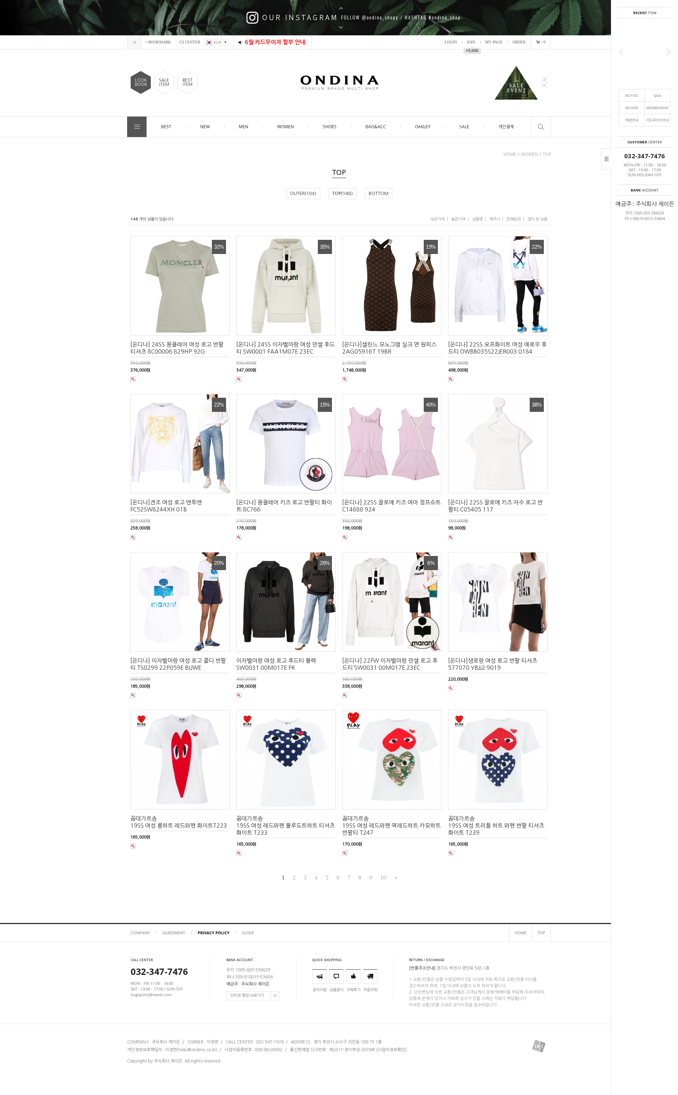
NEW (205, 127)
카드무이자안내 (657, 120)
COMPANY (140, 932)
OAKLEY (422, 127)
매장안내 (631, 120)
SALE (464, 127)
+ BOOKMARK (158, 42)
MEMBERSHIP (657, 107)
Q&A (657, 95)
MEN (243, 127)
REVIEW (631, 107)
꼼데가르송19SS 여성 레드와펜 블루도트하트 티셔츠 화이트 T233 (285, 825)
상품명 (477, 219)
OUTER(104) (303, 193)
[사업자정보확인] (391, 1050)
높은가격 (458, 219)
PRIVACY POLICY (214, 932)
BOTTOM (378, 193)
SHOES (330, 127)
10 (383, 878)
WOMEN (285, 127)
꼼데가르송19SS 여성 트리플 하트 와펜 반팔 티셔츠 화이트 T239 (496, 825)
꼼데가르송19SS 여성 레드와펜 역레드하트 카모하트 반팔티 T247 (391, 825)
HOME (510, 154)
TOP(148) (342, 193)
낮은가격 (437, 219)
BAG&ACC (375, 127)
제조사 (494, 219)
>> (395, 878)
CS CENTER (189, 42)
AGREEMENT (173, 932)
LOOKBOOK (141, 82)
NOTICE (631, 95)
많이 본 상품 (537, 219)
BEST (166, 127)
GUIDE (248, 932)
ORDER (518, 42)
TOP (547, 154)
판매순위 (514, 219)
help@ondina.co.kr (197, 1050)
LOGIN (451, 42)
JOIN (471, 42)
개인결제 (506, 127)
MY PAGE (493, 42)
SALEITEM (164, 82)
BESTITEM (187, 82)
